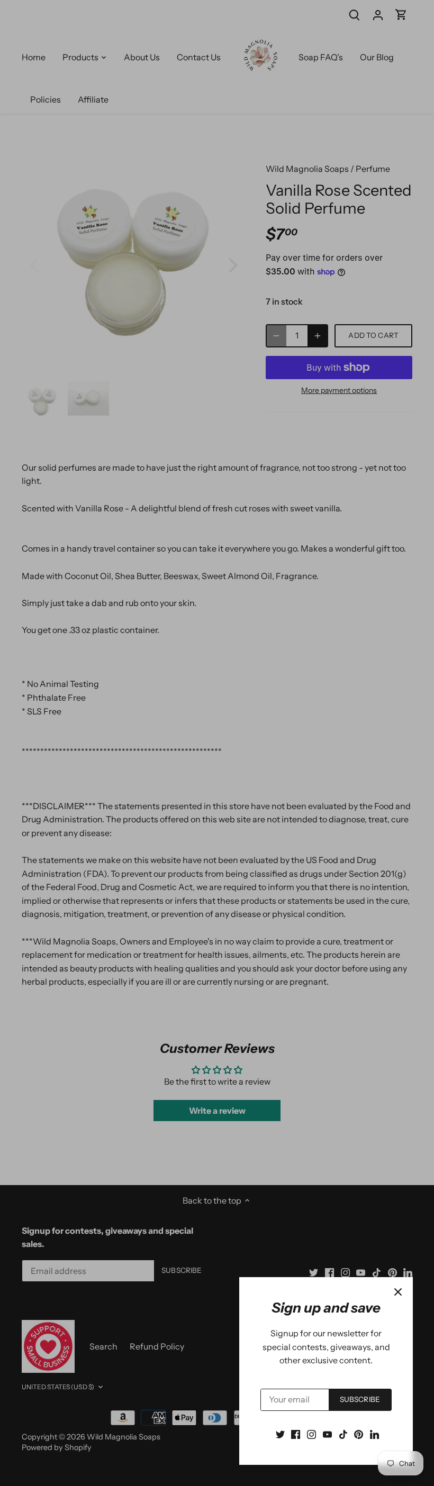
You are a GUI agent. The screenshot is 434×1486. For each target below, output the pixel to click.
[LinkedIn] (374, 1433)
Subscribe (360, 1399)
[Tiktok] (343, 1433)
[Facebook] (295, 1433)
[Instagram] (311, 1433)
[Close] (398, 1292)
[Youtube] (327, 1433)
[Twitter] (280, 1433)
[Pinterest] (358, 1433)
